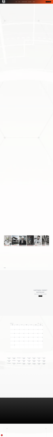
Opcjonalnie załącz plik (26, 415)
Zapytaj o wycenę (48, 1)
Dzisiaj (38, 323)
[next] (42, 323)
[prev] (40, 323)
